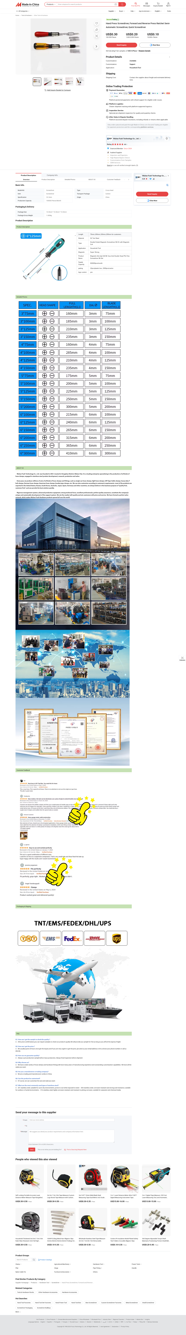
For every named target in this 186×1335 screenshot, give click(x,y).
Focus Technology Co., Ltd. (79, 1326)
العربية (104, 1322)
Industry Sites (107, 1319)
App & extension (144, 11)
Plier (17, 1268)
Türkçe (135, 1322)
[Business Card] (167, 185)
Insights (147, 1319)
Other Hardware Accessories (47, 1292)
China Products (50, 1319)
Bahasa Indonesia (152, 1322)
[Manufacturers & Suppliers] (27, 4)
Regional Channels (118, 1319)
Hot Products (40, 1319)
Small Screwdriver (148, 1303)
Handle (134, 1268)
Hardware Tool (98, 1264)
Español (49, 1322)
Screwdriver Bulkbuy (44, 1308)
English (43, 1322)
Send (31, 1149)
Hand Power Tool (61, 1303)
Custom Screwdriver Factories (111, 1303)
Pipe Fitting (97, 1268)
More (17, 1312)
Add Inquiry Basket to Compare (59, 90)
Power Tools (136, 1264)
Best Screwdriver (91, 1303)
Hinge (56, 1268)
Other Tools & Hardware (41, 15)
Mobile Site (139, 1319)
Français (64, 1322)
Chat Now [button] (156, 45)
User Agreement (105, 1326)
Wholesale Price (96, 1319)
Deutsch (89, 1322)
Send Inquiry (121, 45)
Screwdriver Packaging (25, 1308)
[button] (124, 179)
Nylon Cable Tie (21, 1272)
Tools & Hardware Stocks (25, 1292)
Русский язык (74, 1322)
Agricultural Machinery (61, 1264)
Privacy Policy (125, 1326)
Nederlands (97, 1322)
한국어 (110, 1322)
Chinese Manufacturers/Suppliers (67, 1319)
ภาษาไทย (128, 1322)
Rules (169, 11)
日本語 (117, 1322)
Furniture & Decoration (61, 1272)
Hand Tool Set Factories (43, 1303)
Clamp (18, 1264)
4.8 (143, 179)
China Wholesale (84, 1319)
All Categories (23, 11)
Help (132, 11)
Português (57, 1322)
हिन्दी (122, 1322)
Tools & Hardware (26, 15)
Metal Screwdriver (132, 1303)
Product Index (130, 1319)
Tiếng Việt (142, 1322)
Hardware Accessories (69, 1292)
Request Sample (144, 51)
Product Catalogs (46, 1260)
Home (17, 15)
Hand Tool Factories (24, 1303)
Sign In (109, 165)
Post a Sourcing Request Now (75, 1149)
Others (95, 1272)
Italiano (82, 1322)
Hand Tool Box (76, 1303)
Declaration (115, 1326)
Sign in (168, 6)
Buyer (121, 11)
